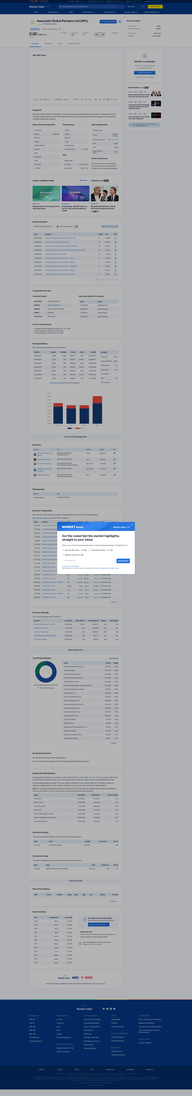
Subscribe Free (123, 561)
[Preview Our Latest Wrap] (70, 566)
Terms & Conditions (101, 568)
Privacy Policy (114, 568)
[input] (88, 561)
